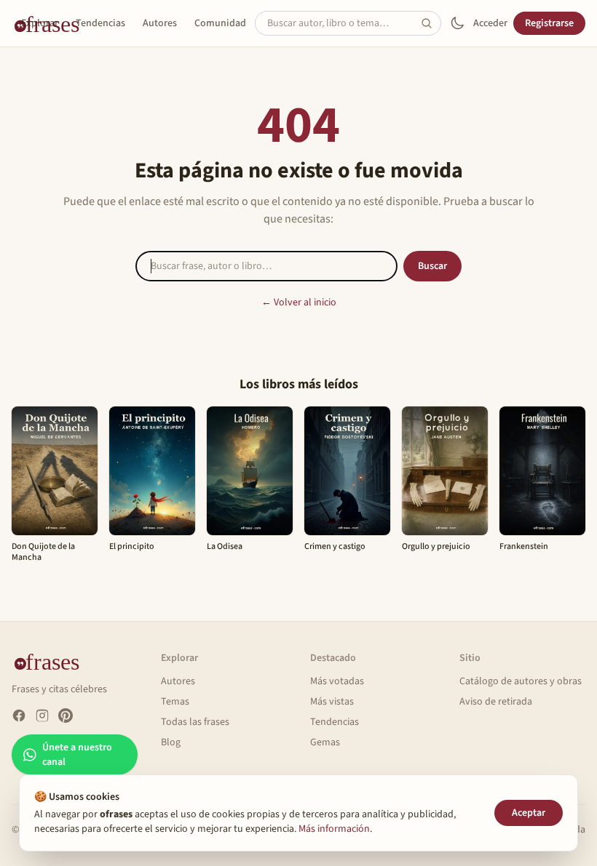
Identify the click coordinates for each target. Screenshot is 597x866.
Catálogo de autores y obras (520, 681)
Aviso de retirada (495, 701)
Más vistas (332, 701)
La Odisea (224, 546)
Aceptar (528, 813)
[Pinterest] (65, 715)
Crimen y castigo (334, 546)
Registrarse (549, 23)
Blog (171, 742)
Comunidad (220, 23)
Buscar (432, 266)
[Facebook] (19, 715)
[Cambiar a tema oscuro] (457, 23)
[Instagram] (42, 715)
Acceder (490, 23)
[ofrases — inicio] (52, 661)
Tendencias (100, 23)
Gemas (325, 742)
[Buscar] (431, 23)
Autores (160, 23)
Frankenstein (523, 546)
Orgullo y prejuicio (436, 546)
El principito (131, 546)
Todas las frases (195, 722)
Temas (175, 701)
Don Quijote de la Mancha (43, 552)
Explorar (39, 23)
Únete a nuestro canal (77, 754)
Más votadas (337, 681)
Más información (334, 829)
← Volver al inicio (298, 302)
